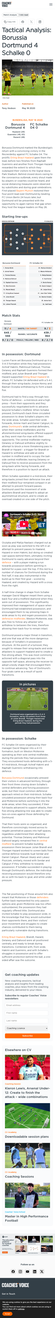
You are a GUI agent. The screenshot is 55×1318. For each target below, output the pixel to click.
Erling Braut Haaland (22, 158)
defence (6, 562)
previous (10, 706)
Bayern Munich (24, 191)
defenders (42, 897)
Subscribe (27, 1036)
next (45, 706)
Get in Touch (8, 1294)
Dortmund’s (15, 427)
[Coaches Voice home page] (8, 4)
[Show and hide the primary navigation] (51, 4)
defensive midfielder (13, 619)
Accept (7, 1314)
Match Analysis (10, 15)
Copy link (11, 22)
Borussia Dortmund (13, 778)
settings (21, 1309)
